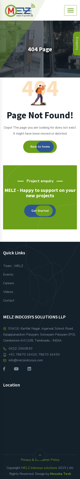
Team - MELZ (13, 266)
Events (8, 274)
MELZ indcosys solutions (39, 468)
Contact (8, 300)
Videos (8, 292)
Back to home (40, 147)
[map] (40, 418)
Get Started (40, 211)
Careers (8, 283)
